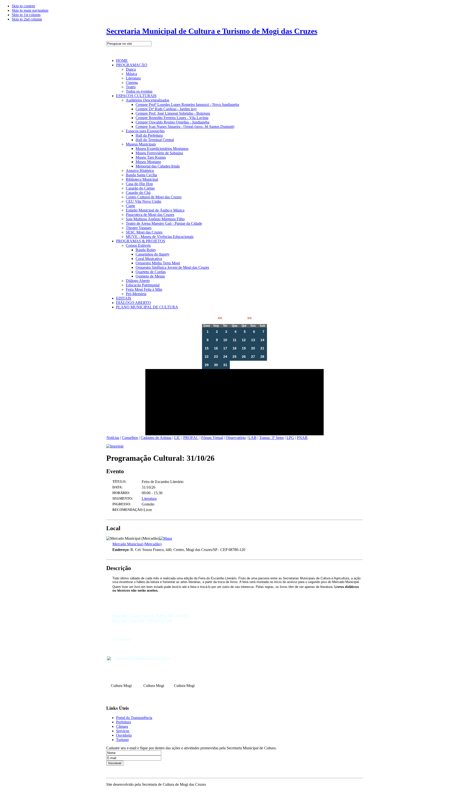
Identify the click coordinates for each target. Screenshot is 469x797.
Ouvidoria (124, 735)
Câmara (122, 726)
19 (244, 348)
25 (234, 357)
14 (262, 340)
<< (220, 318)
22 (207, 357)
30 (216, 365)
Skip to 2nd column (27, 19)
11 (234, 340)
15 (207, 348)
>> (249, 318)
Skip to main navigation (30, 10)
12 (244, 340)
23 (216, 357)
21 (262, 348)
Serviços (122, 731)
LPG (290, 438)
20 (253, 348)
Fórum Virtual (212, 438)
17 (225, 348)
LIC (177, 438)
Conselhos (130, 438)
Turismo (122, 740)
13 (253, 340)
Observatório (236, 438)
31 (225, 365)
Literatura (149, 498)
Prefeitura (123, 722)
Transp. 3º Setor (271, 438)
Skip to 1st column (26, 15)
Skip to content (23, 6)
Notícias (113, 438)
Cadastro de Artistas (156, 438)
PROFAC (191, 438)
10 (225, 340)
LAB (252, 438)
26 (244, 357)
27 (253, 357)
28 (262, 357)
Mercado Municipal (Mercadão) (136, 544)
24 (225, 357)
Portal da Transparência (134, 718)
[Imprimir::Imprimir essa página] (115, 446)
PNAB (302, 438)
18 (234, 348)
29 (207, 365)
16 (216, 348)
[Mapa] (165, 538)
